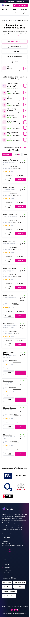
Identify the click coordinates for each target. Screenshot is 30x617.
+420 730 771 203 (13, 247)
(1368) (12, 198)
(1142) (12, 392)
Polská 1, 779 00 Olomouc (9, 409)
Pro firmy (6, 562)
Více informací (14, 36)
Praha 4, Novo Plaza (10, 214)
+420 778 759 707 (17, 333)
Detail (19, 179)
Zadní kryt (16, 51)
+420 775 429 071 (13, 441)
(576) (12, 365)
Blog (14, 12)
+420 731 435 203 (13, 303)
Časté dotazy (7, 567)
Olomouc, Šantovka (9, 408)
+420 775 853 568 (13, 193)
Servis (14, 9)
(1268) (12, 252)
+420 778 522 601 (13, 360)
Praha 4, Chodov (8, 187)
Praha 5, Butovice (9, 241)
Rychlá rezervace (21, 5)
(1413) (12, 307)
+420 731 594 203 (13, 331)
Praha (17, 154)
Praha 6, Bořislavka (9, 268)
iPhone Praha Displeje (9, 591)
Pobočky (5, 9)
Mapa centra (9, 179)
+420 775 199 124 (13, 220)
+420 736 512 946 (13, 387)
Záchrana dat (23, 9)
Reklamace (6, 564)
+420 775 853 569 (17, 195)
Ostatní (16, 61)
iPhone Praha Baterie (9, 596)
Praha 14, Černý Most (10, 160)
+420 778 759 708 (17, 249)
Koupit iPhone (6, 12)
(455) (12, 419)
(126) (12, 171)
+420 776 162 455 (13, 274)
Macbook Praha (19, 587)
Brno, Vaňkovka (8, 324)
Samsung (11, 20)
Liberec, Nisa (7, 435)
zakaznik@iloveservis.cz (11, 550)
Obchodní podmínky (9, 573)
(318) (12, 225)
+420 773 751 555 (13, 414)
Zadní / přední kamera (16, 56)
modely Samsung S (22, 20)
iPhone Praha (7, 587)
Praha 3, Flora (8, 295)
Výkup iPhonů (7, 570)
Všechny (6, 154)
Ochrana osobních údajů (20, 614)
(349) (12, 279)
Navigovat (21, 175)
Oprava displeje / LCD (16, 46)
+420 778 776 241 (17, 304)
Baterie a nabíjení (16, 41)
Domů (3, 20)
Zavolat (9, 175)
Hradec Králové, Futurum (8, 353)
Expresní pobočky (20, 582)
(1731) (12, 336)
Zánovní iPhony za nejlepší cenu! (16, 1)
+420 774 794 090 (13, 166)
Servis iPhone (7, 582)
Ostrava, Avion (8, 381)
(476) (12, 445)
